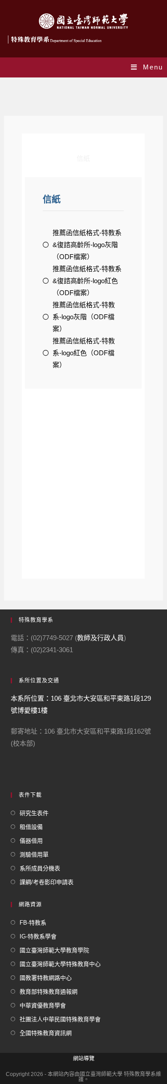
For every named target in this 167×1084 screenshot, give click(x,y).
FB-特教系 (33, 922)
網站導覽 (83, 1059)
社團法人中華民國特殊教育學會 (60, 1019)
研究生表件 (34, 813)
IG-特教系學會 (38, 936)
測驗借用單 (34, 854)
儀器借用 (31, 840)
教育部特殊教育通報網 (48, 991)
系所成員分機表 (40, 868)
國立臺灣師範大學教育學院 (54, 950)
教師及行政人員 (100, 637)
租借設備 (31, 827)
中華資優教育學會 (43, 1005)
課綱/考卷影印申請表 (46, 882)
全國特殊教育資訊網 (46, 1033)
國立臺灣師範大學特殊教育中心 (60, 964)
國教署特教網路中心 (46, 977)
